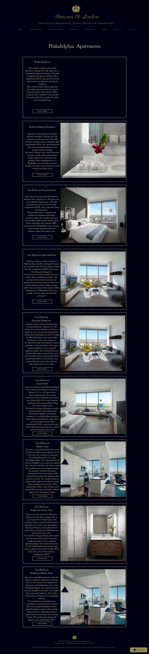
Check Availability (42, 369)
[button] (93, 87)
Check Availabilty (42, 111)
